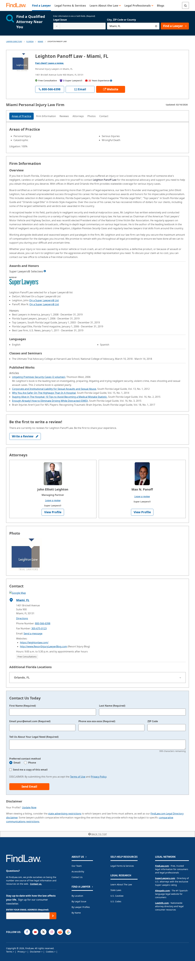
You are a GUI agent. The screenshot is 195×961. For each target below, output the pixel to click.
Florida (30, 41)
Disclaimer (35, 951)
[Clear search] (156, 26)
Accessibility (78, 871)
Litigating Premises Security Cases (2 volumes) (38, 377)
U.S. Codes (115, 901)
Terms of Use (77, 776)
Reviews (64, 116)
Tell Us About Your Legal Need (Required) (33, 736)
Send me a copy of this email (30, 769)
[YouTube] (35, 932)
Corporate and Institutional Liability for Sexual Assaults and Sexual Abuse (54, 389)
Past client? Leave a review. (49, 63)
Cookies (50, 951)
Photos (91, 116)
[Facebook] (27, 932)
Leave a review (53, 500)
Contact (103, 116)
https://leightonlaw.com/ (34, 642)
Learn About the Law (121, 884)
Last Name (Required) (112, 705)
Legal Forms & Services (122, 865)
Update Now (29, 807)
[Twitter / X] (43, 932)
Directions (22, 618)
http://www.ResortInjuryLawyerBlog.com (43, 646)
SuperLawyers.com (165, 878)
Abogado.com (162, 890)
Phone (32, 762)
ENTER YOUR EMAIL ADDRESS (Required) (27, 909)
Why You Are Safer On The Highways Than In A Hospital (44, 393)
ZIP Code (152, 721)
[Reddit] (60, 932)
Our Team (77, 865)
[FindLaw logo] (17, 5)
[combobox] (79, 26)
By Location (77, 895)
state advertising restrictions (64, 813)
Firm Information (46, 116)
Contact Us (77, 877)
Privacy (21, 951)
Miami (40, 41)
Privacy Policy (98, 776)
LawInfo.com (162, 902)
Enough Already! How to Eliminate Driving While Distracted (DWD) (50, 400)
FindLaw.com (162, 865)
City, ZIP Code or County (121, 19)
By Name (76, 912)
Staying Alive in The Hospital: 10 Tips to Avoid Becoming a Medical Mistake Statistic (59, 396)
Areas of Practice (21, 116)
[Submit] (53, 915)
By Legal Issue (79, 901)
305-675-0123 (39, 628)
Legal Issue (60, 19)
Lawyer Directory (14, 41)
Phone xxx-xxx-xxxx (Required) (96, 721)
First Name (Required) (22, 705)
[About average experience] (111, 80)
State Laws (115, 890)
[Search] (185, 5)
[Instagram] (52, 932)
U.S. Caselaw (116, 895)
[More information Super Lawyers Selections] (45, 271)
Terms (9, 951)
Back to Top (99, 834)
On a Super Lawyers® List (44, 300)
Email (17, 762)
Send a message (33, 633)
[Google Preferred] (68, 932)
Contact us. (36, 883)
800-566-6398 (42, 623)
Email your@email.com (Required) (29, 721)
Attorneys (78, 116)
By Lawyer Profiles (81, 907)
